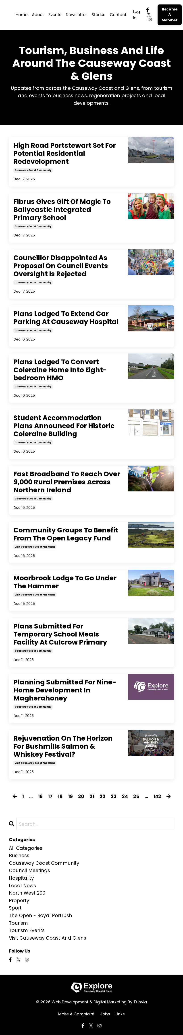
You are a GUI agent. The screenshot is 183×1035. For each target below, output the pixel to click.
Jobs (105, 1014)
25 (136, 796)
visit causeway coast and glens (35, 546)
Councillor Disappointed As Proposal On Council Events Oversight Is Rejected (60, 266)
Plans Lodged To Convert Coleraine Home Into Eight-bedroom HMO (60, 370)
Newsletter (76, 14)
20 (81, 796)
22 (102, 796)
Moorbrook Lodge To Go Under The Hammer (64, 582)
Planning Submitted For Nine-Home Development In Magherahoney (64, 690)
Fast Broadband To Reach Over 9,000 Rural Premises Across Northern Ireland (66, 482)
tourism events (27, 930)
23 (113, 796)
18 (60, 796)
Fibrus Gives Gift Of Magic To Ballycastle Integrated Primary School (62, 210)
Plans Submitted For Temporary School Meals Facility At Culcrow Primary (60, 634)
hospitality (21, 878)
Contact (118, 14)
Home (21, 14)
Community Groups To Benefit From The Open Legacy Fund (65, 534)
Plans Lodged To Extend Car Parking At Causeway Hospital (66, 318)
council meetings (29, 870)
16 (40, 796)
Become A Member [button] (170, 15)
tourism (18, 923)
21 (91, 796)
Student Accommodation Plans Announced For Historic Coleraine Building (63, 426)
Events (54, 14)
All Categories (25, 848)
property (19, 900)
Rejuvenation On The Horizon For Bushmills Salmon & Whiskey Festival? (63, 746)
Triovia (140, 1002)
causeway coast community (33, 170)
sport (15, 908)
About (38, 14)
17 (50, 796)
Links (120, 1014)
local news (22, 885)
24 (125, 796)
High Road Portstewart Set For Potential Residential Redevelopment (64, 154)
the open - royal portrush (40, 915)
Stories (98, 14)
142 (157, 796)
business (19, 855)
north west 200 (27, 893)
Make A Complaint (76, 1014)
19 (70, 796)
